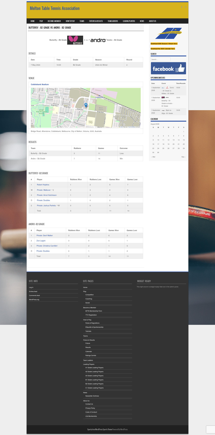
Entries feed (33, 291)
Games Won (114, 179)
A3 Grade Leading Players (94, 376)
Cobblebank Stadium (40, 84)
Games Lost (132, 179)
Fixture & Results (96, 21)
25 (163, 148)
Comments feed (34, 295)
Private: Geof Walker (45, 235)
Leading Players (129, 21)
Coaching (88, 299)
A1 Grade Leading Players (94, 367)
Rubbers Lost (95, 179)
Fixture (87, 343)
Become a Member (54, 21)
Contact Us (89, 404)
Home (33, 21)
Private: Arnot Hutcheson (47, 195)
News (142, 21)
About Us (152, 21)
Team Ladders (113, 21)
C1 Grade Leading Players (94, 388)
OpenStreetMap (131, 127)
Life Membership (91, 416)
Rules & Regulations (92, 323)
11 (163, 140)
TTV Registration (91, 315)
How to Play (70, 21)
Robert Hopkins (43, 184)
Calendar (88, 351)
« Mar (153, 157)
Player (39, 179)
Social (87, 303)
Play (41, 21)
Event (164, 83)
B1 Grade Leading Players (94, 380)
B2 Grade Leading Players (94, 384)
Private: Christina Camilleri (47, 245)
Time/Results (181, 83)
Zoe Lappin (41, 240)
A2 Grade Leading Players (94, 371)
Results (88, 347)
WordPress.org (34, 299)
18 (163, 144)
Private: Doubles (43, 200)
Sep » (184, 157)
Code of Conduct (91, 412)
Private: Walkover (44, 190)
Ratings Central (90, 355)
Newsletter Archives (92, 396)
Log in (31, 287)
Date (153, 83)
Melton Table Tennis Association (55, 8)
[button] (85, 105)
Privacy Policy (90, 408)
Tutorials (88, 331)
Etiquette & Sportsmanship (94, 327)
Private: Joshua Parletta (46, 205)
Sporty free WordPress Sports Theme (99, 429)
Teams (82, 21)
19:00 (178, 87)
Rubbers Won (76, 179)
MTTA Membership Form (93, 311)
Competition (89, 295)
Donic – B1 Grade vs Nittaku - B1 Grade (168, 90)
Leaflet (121, 127)
